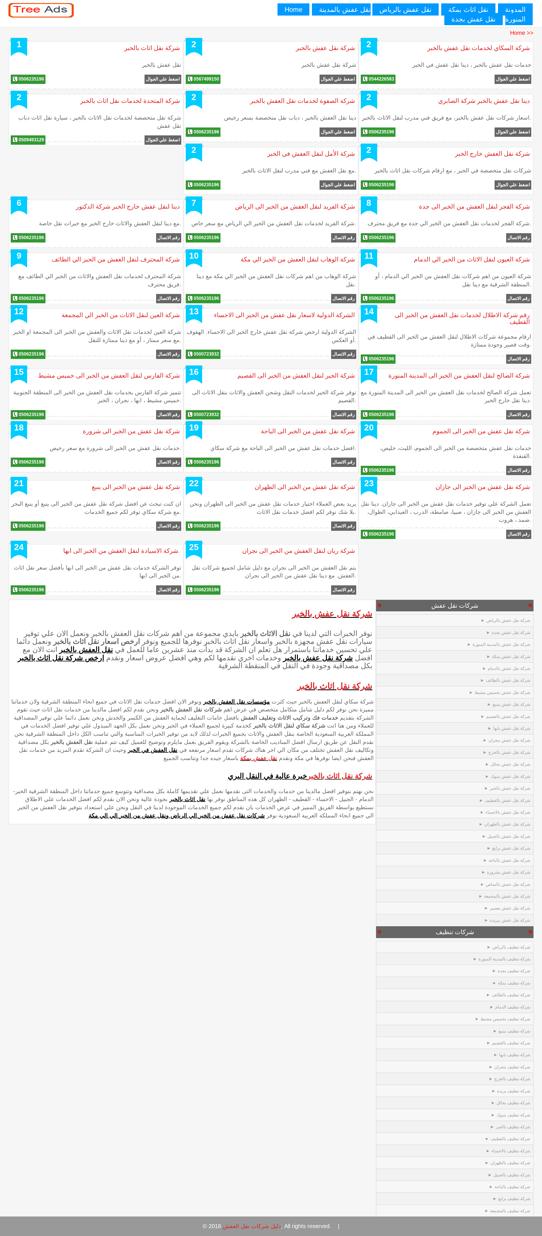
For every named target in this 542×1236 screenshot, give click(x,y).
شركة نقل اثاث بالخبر (152, 47)
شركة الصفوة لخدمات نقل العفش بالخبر (302, 100)
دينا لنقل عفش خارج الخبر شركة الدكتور (128, 206)
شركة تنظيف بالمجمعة (510, 1210)
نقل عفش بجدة (473, 19)
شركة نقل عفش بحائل (510, 764)
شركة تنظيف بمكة (514, 982)
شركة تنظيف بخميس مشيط (505, 1018)
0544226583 (381, 79)
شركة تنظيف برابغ (514, 1198)
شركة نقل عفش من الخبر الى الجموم (481, 431)
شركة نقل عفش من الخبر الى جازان (483, 486)
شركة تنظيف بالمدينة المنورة (504, 958)
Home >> (522, 33)
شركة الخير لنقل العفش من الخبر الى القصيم (296, 375)
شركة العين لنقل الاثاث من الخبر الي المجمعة (121, 315)
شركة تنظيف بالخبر (513, 1126)
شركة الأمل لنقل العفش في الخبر (311, 153)
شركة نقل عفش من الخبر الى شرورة (131, 431)
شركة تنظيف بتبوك (513, 1114)
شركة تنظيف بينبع (514, 1031)
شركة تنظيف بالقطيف (510, 1138)
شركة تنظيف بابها (514, 1054)
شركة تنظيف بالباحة (512, 1186)
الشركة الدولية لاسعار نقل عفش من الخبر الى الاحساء (284, 315)
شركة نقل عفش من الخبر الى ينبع (136, 486)
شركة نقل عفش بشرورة (508, 872)
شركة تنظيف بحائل (513, 1102)
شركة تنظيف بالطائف (511, 994)
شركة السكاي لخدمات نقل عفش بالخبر (478, 47)
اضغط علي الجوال (163, 79)
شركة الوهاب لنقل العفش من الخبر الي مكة (298, 259)
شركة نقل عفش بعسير (510, 908)
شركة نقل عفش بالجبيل (509, 836)
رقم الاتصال (169, 237)
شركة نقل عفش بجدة (511, 632)
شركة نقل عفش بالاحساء (508, 812)
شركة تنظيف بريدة (513, 1090)
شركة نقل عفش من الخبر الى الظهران (305, 486)
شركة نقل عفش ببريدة (510, 920)
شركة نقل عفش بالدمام (509, 668)
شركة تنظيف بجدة (514, 970)
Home (293, 9)
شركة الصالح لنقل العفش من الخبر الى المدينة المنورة (459, 375)
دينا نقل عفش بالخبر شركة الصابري (484, 100)
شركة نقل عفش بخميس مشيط (502, 692)
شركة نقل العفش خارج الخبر (492, 153)
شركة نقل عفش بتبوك (510, 776)
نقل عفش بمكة (258, 758)
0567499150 (206, 79)
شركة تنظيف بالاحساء (510, 1150)
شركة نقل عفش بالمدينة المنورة (501, 644)
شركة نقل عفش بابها (511, 728)
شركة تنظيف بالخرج (512, 1078)
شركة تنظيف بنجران (512, 1066)
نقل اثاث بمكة (468, 9)
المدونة (515, 9)
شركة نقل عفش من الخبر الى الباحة (308, 431)
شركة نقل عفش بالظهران (507, 824)
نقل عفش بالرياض (405, 9)
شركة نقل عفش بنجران (509, 740)
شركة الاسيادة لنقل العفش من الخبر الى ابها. (121, 550)
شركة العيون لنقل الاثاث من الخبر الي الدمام (472, 259)
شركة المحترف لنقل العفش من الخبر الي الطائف (116, 259)
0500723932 (206, 354)
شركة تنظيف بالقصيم (511, 1042)
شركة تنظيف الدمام (512, 1007)
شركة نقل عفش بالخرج (509, 752)
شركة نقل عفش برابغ (511, 848)
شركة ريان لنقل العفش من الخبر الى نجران (298, 550)
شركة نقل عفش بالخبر (325, 47)
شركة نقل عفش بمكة (511, 656)
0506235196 (31, 79)
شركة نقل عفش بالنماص (508, 884)
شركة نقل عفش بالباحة (509, 860)
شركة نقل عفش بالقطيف (507, 800)
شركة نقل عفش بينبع (511, 704)
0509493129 (31, 139)
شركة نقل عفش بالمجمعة (507, 896)
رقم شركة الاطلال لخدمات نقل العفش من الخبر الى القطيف (462, 318)
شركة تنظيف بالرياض (511, 947)
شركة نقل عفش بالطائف (508, 680)
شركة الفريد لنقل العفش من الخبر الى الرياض (295, 206)
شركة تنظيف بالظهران (510, 1162)
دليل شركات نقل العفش (252, 1226)
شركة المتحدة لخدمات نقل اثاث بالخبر (130, 100)
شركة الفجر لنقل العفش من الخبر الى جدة (474, 206)
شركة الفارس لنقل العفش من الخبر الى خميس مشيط (109, 375)
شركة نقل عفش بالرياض (508, 620)
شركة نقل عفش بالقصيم (508, 716)
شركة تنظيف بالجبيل (511, 1174)
